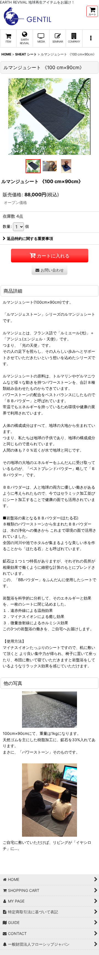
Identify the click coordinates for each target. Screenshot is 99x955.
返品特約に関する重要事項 (30, 238)
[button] (90, 38)
